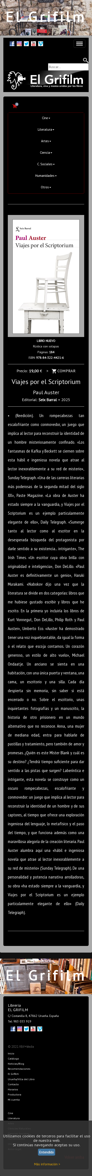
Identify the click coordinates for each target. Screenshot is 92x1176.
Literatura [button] (45, 129)
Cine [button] (45, 118)
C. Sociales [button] (44, 164)
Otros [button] (45, 187)
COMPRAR (65, 370)
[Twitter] (26, 43)
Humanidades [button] (44, 175)
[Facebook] (12, 43)
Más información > (47, 1164)
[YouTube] (33, 43)
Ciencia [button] (45, 152)
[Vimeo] (40, 43)
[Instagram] (19, 43)
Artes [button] (45, 141)
